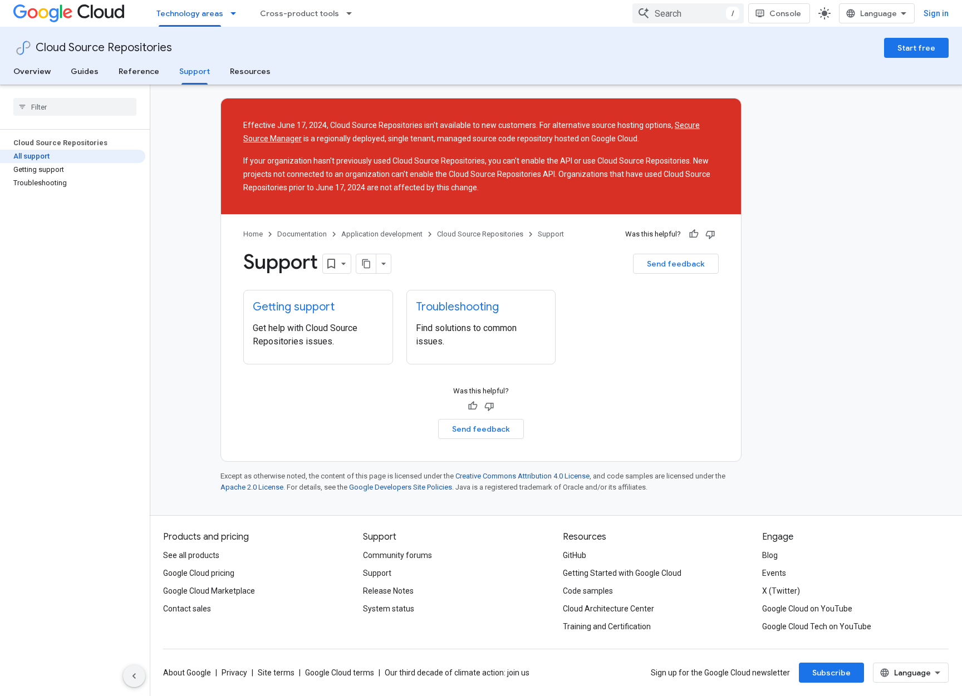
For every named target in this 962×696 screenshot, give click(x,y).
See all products (191, 555)
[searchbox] (74, 107)
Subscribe (831, 673)
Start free (916, 48)
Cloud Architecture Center (608, 608)
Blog (770, 555)
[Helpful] (693, 234)
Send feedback (676, 264)
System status (388, 608)
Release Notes (388, 590)
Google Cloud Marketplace (209, 590)
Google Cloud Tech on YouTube (816, 626)
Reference (139, 71)
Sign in (936, 13)
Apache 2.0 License (251, 487)
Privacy (234, 672)
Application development (382, 234)
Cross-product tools (299, 13)
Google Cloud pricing (198, 573)
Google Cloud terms (339, 672)
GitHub (574, 555)
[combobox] (688, 13)
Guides (85, 71)
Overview (32, 71)
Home (253, 234)
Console (785, 13)
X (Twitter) (781, 590)
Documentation (302, 234)
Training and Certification (607, 626)
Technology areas (189, 13)
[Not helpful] (710, 234)
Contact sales (187, 608)
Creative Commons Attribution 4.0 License (522, 476)
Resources (250, 71)
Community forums (397, 555)
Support (194, 71)
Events (774, 573)
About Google (187, 672)
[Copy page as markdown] (366, 263)
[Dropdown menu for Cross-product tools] (352, 13)
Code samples (588, 590)
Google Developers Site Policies (400, 487)
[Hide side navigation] (134, 676)
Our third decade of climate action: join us (457, 672)
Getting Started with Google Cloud (622, 573)
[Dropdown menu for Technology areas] (236, 13)
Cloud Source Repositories (104, 48)
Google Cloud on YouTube (807, 608)
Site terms (276, 672)
